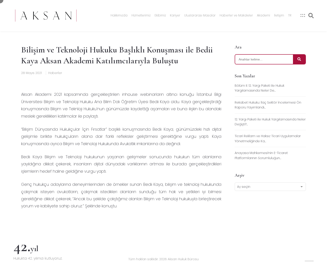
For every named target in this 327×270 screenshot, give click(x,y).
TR (289, 15)
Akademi (263, 15)
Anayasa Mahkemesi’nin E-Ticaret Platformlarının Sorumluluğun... (261, 155)
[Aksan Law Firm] (45, 15)
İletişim (279, 15)
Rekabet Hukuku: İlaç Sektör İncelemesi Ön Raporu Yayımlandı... (268, 105)
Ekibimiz (160, 15)
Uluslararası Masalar (200, 15)
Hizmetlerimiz (141, 15)
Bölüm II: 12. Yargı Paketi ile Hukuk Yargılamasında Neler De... (259, 88)
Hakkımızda (119, 15)
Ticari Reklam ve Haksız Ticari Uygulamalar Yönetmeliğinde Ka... (268, 138)
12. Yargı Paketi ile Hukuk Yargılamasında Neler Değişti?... (270, 121)
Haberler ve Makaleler (236, 15)
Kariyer (175, 15)
